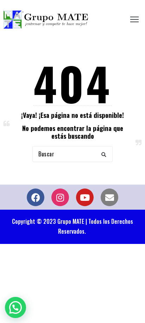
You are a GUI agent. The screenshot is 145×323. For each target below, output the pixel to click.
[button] (104, 154)
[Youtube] (85, 197)
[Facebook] (35, 197)
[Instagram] (60, 197)
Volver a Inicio (72, 177)
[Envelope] (109, 197)
